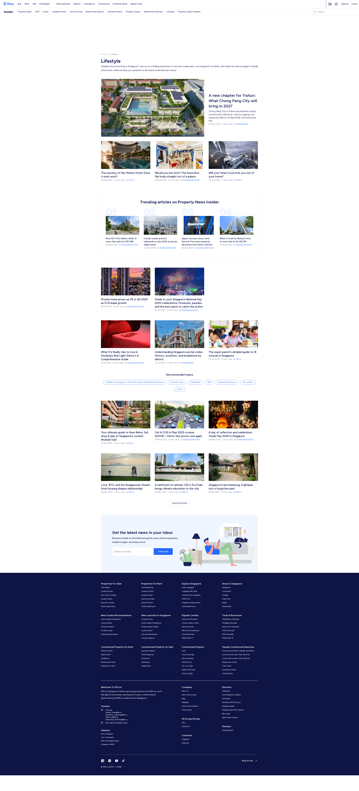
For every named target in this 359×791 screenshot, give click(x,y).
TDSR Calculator (228, 630)
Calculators (89, 4)
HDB (37, 12)
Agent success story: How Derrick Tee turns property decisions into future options (197, 241)
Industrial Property (148, 651)
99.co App (226, 714)
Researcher (226, 691)
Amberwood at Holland (109, 634)
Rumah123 (186, 726)
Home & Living (76, 12)
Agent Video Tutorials (230, 717)
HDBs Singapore (188, 587)
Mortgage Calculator (229, 623)
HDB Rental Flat (147, 587)
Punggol (225, 595)
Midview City (186, 662)
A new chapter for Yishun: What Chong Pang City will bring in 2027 (233, 100)
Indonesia (185, 743)
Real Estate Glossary (153, 12)
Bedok (224, 603)
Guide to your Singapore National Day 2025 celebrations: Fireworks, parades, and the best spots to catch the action (179, 303)
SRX (183, 723)
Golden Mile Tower (188, 670)
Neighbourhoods (228, 706)
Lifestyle (170, 12)
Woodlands (226, 587)
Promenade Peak (188, 634)
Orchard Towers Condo (190, 623)
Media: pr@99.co (111, 717)
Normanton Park (188, 627)
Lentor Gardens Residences (111, 619)
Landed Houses (59, 12)
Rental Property (115, 12)
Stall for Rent (106, 655)
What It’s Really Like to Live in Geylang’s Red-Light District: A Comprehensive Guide (120, 355)
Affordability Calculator (230, 619)
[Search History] (336, 4)
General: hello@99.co (113, 712)
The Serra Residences (149, 634)
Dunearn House (106, 630)
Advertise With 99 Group (231, 702)
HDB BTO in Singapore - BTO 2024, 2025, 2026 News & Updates (134, 382)
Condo (46, 12)
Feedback (185, 702)
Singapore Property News (191, 603)
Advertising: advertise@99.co (116, 720)
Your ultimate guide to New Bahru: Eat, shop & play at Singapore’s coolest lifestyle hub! (125, 436)
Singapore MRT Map (189, 591)
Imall (183, 651)
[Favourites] (330, 4)
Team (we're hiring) (189, 695)
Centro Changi (187, 673)
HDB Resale (195, 382)
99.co (132, 180)
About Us (185, 691)
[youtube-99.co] (116, 760)
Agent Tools (136, 4)
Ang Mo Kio (226, 599)
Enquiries (108, 710)
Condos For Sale (107, 591)
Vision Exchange (188, 655)
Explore (77, 4)
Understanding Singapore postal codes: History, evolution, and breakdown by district (179, 355)
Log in (354, 4)
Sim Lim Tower (187, 666)
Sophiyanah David (191, 180)
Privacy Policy (187, 710)
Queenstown (227, 606)
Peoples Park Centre (229, 662)
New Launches (63, 4)
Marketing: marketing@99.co (116, 715)
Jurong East (226, 591)
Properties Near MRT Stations (233, 710)
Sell (34, 4)
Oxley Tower (226, 666)
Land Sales (226, 699)
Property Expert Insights (189, 12)
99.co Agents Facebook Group (116, 723)
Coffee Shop (146, 666)
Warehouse (145, 662)
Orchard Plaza (227, 673)
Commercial (104, 4)
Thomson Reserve (107, 627)
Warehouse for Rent (108, 662)
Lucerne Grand (106, 623)
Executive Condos (107, 603)
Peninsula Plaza (187, 658)
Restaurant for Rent (108, 666)
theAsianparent (227, 730)
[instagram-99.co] (109, 760)
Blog (183, 699)
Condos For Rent (147, 591)
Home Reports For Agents (231, 695)
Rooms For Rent (147, 603)
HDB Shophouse (147, 655)
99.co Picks (248, 382)
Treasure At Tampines (190, 619)
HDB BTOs (186, 599)
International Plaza (229, 670)
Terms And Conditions (190, 706)
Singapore (185, 739)
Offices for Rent (107, 651)
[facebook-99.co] (102, 760)
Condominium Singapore (191, 595)
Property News (120, 4)
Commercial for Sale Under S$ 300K (236, 655)
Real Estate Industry (95, 12)
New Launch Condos (108, 595)
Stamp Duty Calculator (230, 627)
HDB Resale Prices (188, 606)
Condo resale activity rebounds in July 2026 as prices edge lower (160, 241)
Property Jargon (133, 12)
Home (103, 54)
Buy (19, 4)
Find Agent (44, 4)
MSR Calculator (228, 634)
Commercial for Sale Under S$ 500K (236, 658)
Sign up (344, 4)
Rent (27, 4)
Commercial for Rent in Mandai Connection (238, 651)
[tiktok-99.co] (123, 760)
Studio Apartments (108, 606)
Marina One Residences (190, 630)
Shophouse (105, 658)
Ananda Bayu (242, 124)
